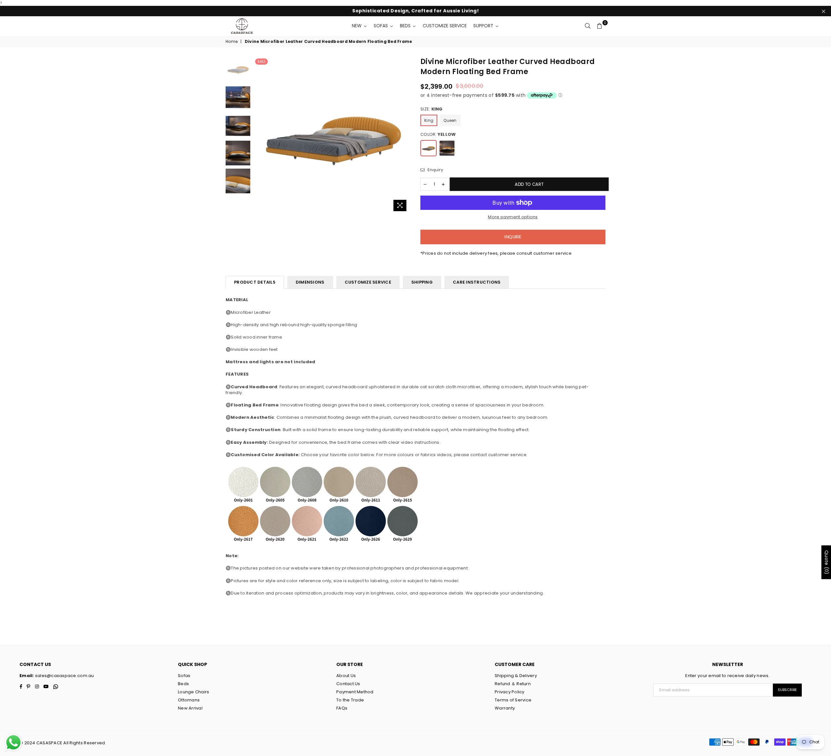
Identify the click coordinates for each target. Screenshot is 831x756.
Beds (183, 684)
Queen (449, 120)
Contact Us (348, 684)
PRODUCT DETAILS (255, 282)
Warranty (505, 708)
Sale (261, 61)
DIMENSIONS (310, 282)
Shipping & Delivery (516, 676)
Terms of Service (513, 700)
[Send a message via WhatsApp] (13, 742)
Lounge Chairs (193, 692)
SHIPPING (422, 282)
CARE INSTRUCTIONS (477, 282)
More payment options (513, 217)
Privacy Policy (510, 692)
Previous (259, 135)
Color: (438, 134)
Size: (431, 109)
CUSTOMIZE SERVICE (368, 282)
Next (405, 135)
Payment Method (355, 692)
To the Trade (350, 700)
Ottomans (189, 700)
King (428, 120)
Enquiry (434, 170)
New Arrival (190, 708)
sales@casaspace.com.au (64, 676)
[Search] (588, 26)
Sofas (184, 676)
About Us (346, 676)
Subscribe (787, 689)
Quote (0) (826, 562)
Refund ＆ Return (513, 684)
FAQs (341, 708)
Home (232, 41)
